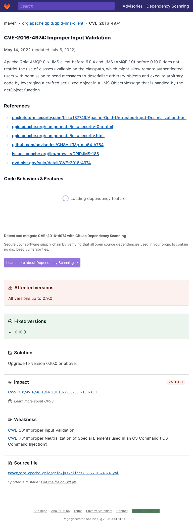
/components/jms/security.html (58, 135)
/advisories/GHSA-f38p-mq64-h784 (58, 144)
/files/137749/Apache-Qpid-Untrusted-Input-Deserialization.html (99, 117)
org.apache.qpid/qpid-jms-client (52, 23)
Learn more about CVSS (34, 401)
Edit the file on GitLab (58, 482)
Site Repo (40, 511)
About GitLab (60, 511)
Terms (78, 511)
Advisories (132, 6)
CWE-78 (16, 438)
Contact (122, 511)
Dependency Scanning (168, 6)
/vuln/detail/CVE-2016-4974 (51, 162)
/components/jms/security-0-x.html (62, 126)
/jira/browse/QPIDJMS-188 (55, 153)
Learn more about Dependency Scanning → (42, 262)
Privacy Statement (99, 511)
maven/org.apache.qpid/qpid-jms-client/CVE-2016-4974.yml (63, 473)
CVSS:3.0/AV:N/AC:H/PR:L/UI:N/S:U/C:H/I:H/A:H (52, 392)
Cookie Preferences (146, 511)
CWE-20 (16, 430)
